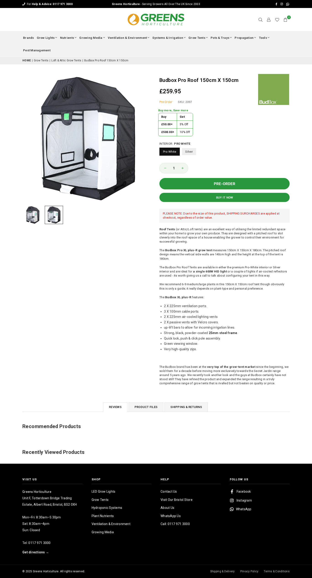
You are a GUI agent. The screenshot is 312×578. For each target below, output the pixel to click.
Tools (263, 37)
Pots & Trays (220, 37)
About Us (167, 508)
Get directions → (35, 552)
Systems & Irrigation (167, 37)
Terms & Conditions (277, 571)
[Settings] (269, 20)
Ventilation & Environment (127, 37)
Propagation (244, 37)
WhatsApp (243, 509)
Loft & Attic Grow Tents (66, 60)
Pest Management (36, 50)
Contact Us (169, 491)
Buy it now (224, 197)
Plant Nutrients (103, 516)
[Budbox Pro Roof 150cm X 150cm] (33, 215)
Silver (189, 151)
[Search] (260, 20)
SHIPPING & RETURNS (186, 407)
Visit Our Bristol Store (177, 500)
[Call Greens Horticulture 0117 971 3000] (156, 4)
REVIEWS (115, 407)
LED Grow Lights (104, 491)
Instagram (244, 500)
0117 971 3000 (39, 543)
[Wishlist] (277, 20)
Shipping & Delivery (222, 571)
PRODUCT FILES (146, 407)
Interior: (174, 143)
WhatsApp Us (171, 516)
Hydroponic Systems (107, 508)
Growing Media (90, 37)
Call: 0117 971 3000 (175, 524)
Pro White (169, 151)
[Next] (146, 138)
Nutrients (67, 37)
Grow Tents (196, 37)
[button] (285, 20)
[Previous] (29, 138)
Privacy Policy (249, 571)
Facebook (244, 491)
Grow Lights (46, 37)
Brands (28, 37)
